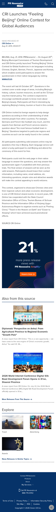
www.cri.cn (7, 78)
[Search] (52, 4)
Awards (5, 453)
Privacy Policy (22, 500)
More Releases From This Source (16, 399)
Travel (4, 432)
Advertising (34, 432)
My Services (27, 484)
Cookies (36, 504)
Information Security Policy (41, 500)
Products (28, 479)
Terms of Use (8, 500)
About (28, 482)
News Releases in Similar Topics (15, 459)
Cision (32, 508)
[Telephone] (46, 4)
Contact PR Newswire (27, 476)
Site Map (20, 504)
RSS (28, 504)
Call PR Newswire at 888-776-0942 (28, 491)
